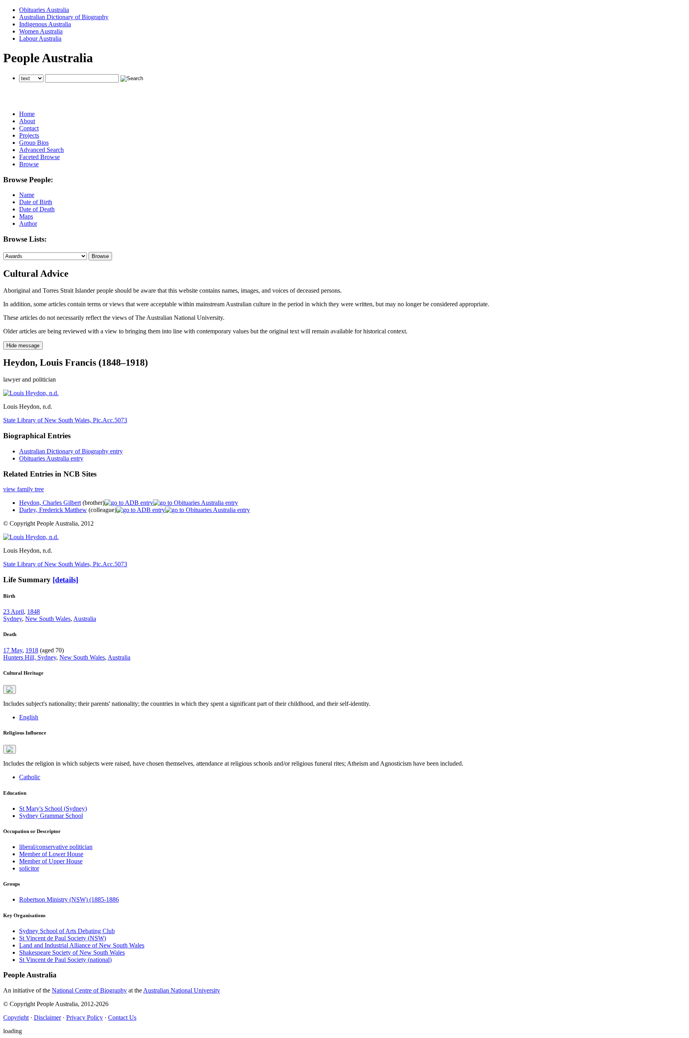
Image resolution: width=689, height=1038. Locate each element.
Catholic (29, 777)
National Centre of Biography (89, 990)
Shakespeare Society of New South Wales (72, 952)
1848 (33, 611)
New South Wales (48, 618)
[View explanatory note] (9, 689)
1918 (32, 650)
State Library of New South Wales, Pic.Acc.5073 (65, 420)
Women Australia (41, 31)
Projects (29, 135)
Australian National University (181, 990)
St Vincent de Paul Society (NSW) (62, 938)
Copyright (16, 1017)
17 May (12, 650)
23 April (13, 611)
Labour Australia (40, 38)
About (27, 121)
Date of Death (37, 209)
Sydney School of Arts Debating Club (67, 931)
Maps (26, 216)
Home (27, 113)
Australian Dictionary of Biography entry (71, 451)
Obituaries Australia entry (51, 458)
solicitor (29, 868)
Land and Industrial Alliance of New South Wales (81, 945)
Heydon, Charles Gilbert (50, 502)
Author (28, 223)
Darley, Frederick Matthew (53, 509)
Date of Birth (35, 202)
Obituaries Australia (44, 9)
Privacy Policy (84, 1017)
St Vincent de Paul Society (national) (65, 959)
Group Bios (34, 142)
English (28, 717)
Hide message (22, 346)
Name (26, 194)
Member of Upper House (51, 861)
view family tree (23, 489)
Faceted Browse (39, 157)
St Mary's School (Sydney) (53, 808)
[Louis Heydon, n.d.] (31, 393)
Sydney (12, 618)
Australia (84, 618)
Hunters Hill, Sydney (29, 657)
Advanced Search (41, 149)
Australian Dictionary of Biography (63, 17)
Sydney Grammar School (51, 815)
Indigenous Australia (45, 24)
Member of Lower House (51, 854)
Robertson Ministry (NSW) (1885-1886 (69, 899)
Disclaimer (47, 1017)
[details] (65, 579)
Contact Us (122, 1017)
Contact (29, 128)
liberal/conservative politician (56, 846)
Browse (29, 164)
